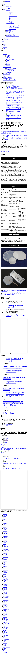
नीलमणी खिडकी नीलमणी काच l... (13, 105)
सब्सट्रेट (8, 10)
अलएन (10, 17)
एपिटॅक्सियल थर (9, 30)
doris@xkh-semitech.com (9, 426)
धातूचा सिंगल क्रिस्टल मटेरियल (12, 36)
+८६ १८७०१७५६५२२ (17, 458)
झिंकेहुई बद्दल (8, 6)
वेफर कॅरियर (8, 33)
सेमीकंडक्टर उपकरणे (10, 34)
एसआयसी (11, 13)
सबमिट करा (3, 444)
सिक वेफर (8, 449)
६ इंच (4, 449)
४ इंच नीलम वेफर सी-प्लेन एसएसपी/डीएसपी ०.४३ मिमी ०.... (14, 306)
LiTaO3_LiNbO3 (13, 16)
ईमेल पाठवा (3, 452)
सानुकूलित (20, 448)
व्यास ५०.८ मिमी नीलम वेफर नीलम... (13, 111)
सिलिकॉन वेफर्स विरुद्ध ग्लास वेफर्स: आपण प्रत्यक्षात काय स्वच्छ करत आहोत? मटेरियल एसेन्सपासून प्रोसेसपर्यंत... (13, 403)
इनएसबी (10, 22)
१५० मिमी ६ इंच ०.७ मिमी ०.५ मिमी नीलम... (15, 95)
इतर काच (11, 21)
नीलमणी (10, 12)
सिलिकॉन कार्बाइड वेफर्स (12, 448)
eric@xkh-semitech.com (8, 424)
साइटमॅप (21, 445)
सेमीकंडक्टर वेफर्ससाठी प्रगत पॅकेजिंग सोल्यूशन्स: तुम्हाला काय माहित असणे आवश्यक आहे (15, 367)
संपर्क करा (5, 39)
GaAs (10, 19)
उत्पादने (5, 9)
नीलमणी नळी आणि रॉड (14, 27)
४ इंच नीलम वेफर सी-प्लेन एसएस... (13, 100)
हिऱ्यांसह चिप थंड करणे (8, 413)
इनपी (10, 18)
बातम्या (4, 38)
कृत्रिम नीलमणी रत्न (10, 35)
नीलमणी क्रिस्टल (12, 26)
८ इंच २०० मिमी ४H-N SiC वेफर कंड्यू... (14, 88)
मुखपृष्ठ (4, 4)
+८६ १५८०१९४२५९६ (8, 458)
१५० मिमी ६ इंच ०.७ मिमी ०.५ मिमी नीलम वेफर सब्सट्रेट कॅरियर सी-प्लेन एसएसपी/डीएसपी (13, 294)
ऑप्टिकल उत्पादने (10, 23)
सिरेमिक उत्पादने (9, 31)
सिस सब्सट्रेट (3, 448)
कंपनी (4, 5)
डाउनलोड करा (9, 8)
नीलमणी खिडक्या (12, 29)
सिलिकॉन (11, 14)
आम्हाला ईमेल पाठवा (5, 151)
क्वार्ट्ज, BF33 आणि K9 (14, 25)
